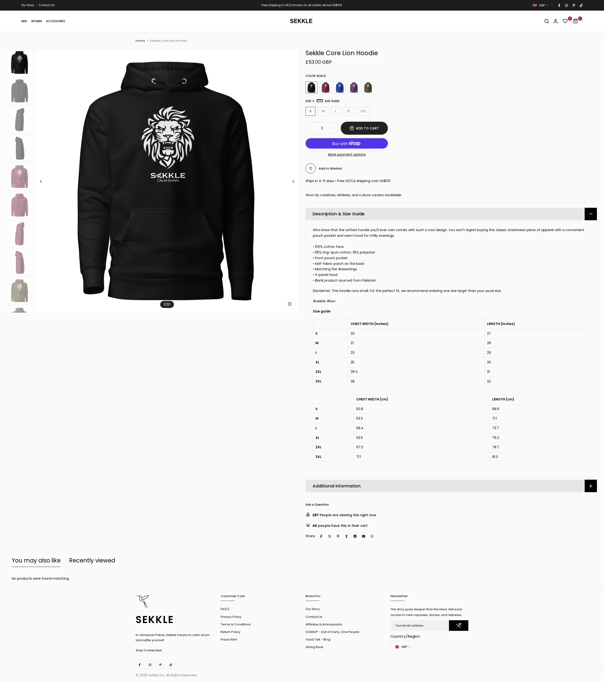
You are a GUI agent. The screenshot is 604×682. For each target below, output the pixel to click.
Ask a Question (317, 504)
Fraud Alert (229, 639)
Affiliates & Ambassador (324, 624)
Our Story (27, 5)
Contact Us (46, 5)
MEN (24, 21)
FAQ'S (225, 609)
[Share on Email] (363, 536)
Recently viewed (92, 560)
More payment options (347, 154)
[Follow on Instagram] (566, 5)
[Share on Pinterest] (338, 536)
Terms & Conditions (236, 624)
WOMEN (36, 21)
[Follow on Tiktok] (581, 5)
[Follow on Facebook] (559, 5)
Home (140, 41)
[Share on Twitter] (329, 536)
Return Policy (230, 632)
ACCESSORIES (55, 21)
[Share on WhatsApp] (372, 536)
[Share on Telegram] (355, 536)
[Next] (289, 181)
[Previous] (44, 181)
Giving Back (314, 647)
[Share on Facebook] (321, 536)
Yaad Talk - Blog (318, 639)
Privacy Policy (231, 617)
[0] (565, 21)
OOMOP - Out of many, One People (332, 632)
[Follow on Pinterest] (573, 5)
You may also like (36, 560)
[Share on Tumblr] (346, 536)
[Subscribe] (458, 625)
